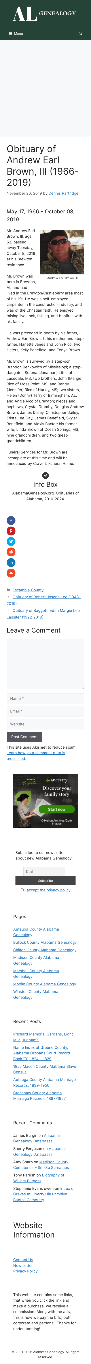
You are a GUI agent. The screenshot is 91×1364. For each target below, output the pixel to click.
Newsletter (23, 1265)
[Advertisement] (45, 88)
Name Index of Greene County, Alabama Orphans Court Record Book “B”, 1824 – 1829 (41, 1053)
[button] (80, 33)
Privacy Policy (25, 1271)
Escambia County (28, 590)
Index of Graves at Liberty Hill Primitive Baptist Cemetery (44, 1194)
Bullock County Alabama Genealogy (45, 942)
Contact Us (23, 1260)
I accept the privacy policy (47, 890)
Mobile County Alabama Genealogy (44, 984)
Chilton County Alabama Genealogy (44, 950)
